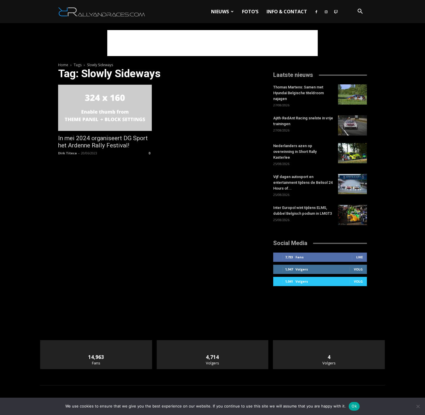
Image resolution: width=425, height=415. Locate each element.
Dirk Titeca (67, 153)
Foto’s (250, 11)
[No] (418, 406)
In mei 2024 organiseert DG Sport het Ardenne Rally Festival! (103, 142)
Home (63, 64)
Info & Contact (287, 11)
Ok (354, 406)
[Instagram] (326, 11)
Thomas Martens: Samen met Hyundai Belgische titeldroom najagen (298, 93)
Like (359, 257)
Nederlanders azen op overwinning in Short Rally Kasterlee (295, 152)
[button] (360, 12)
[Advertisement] (212, 43)
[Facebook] (316, 11)
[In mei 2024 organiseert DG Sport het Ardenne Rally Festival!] (105, 108)
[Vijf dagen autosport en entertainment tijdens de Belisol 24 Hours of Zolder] (352, 184)
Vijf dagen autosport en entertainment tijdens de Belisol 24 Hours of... (302, 182)
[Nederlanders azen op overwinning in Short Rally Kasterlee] (352, 153)
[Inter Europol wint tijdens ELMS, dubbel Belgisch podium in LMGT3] (352, 215)
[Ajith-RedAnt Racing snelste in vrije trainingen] (352, 125)
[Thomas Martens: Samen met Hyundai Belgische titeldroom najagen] (352, 94)
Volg (358, 269)
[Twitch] (336, 11)
